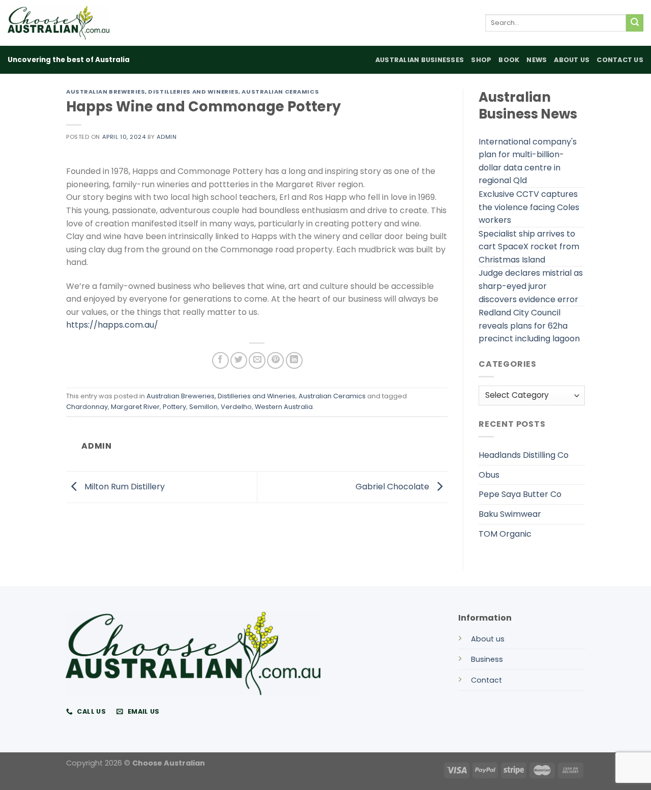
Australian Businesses (419, 59)
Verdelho (236, 406)
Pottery (174, 406)
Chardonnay (87, 406)
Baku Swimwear (510, 514)
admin (167, 137)
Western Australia (284, 406)
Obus (489, 475)
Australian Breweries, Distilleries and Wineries (152, 91)
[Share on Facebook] (220, 360)
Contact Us (620, 59)
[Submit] (634, 23)
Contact (486, 680)
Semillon (203, 406)
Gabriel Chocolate (393, 486)
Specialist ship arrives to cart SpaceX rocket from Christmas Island (529, 247)
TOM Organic (505, 534)
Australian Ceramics (280, 91)
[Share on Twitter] (238, 360)
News (536, 59)
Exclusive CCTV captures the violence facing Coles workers (529, 207)
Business (487, 659)
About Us (571, 59)
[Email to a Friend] (257, 360)
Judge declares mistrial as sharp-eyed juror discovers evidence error (531, 286)
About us (488, 639)
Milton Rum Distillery (123, 486)
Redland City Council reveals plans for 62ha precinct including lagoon (529, 325)
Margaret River (135, 406)
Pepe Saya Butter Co (520, 494)
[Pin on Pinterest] (275, 360)
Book (508, 59)
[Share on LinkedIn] (294, 360)
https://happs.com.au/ (112, 325)
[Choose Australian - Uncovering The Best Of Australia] (58, 23)
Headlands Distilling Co (524, 455)
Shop (481, 59)
